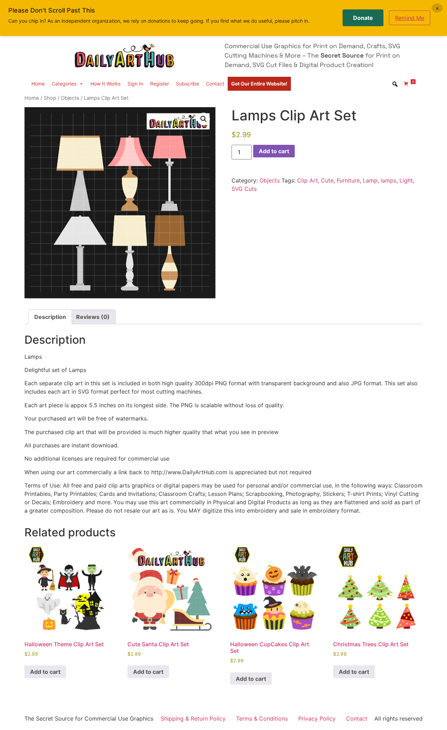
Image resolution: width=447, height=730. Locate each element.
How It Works (105, 84)
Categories (64, 84)
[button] (203, 119)
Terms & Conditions (262, 718)
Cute (327, 180)
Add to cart (274, 151)
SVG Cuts (244, 188)
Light (406, 180)
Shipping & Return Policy (193, 718)
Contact (215, 84)
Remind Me (409, 17)
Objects (70, 98)
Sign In (135, 84)
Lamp (370, 180)
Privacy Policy (317, 718)
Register (159, 84)
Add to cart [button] (45, 671)
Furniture (348, 180)
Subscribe (187, 84)
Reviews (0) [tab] (93, 316)
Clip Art (307, 180)
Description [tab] (50, 316)
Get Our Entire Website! (259, 84)
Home (38, 84)
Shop (50, 98)
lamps (388, 180)
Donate (363, 17)
